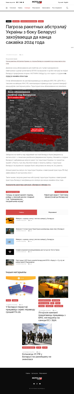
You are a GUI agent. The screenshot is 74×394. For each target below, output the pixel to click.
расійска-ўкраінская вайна (28, 21)
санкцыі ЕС (49, 306)
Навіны (20, 8)
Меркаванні (36, 8)
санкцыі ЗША (58, 306)
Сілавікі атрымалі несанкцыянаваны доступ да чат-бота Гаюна (37, 250)
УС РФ (45, 347)
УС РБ (38, 347)
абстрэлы (16, 21)
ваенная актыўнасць (28, 347)
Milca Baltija (56, 300)
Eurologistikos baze (44, 300)
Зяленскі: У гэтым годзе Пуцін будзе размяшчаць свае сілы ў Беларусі (40, 229)
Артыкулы (34, 373)
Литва (57, 303)
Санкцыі (27, 8)
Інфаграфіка (46, 8)
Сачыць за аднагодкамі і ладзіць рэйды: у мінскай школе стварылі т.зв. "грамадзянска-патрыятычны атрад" (20, 198)
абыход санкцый (43, 303)
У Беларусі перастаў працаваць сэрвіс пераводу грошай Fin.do (20, 309)
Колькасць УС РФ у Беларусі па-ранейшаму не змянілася (36, 357)
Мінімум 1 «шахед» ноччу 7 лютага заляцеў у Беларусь (35, 218)
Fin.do (8, 300)
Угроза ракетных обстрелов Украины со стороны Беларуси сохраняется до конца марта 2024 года (35, 62)
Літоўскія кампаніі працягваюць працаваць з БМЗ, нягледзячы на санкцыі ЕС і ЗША (52, 316)
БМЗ (52, 303)
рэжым (41, 21)
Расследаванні (57, 8)
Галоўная (13, 8)
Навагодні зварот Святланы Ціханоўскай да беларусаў (56, 196)
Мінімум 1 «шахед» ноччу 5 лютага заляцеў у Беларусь (35, 239)
